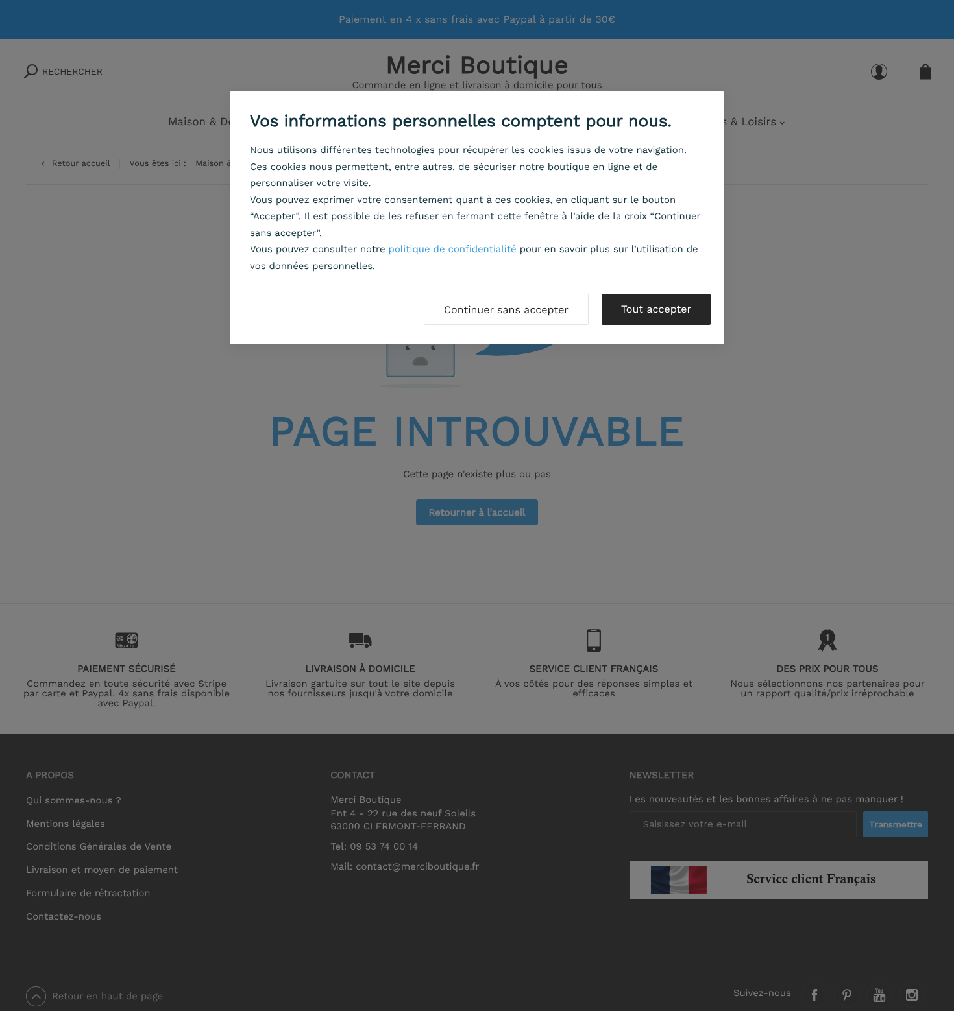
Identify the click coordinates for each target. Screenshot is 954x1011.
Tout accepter (656, 309)
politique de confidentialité (453, 249)
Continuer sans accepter (506, 309)
